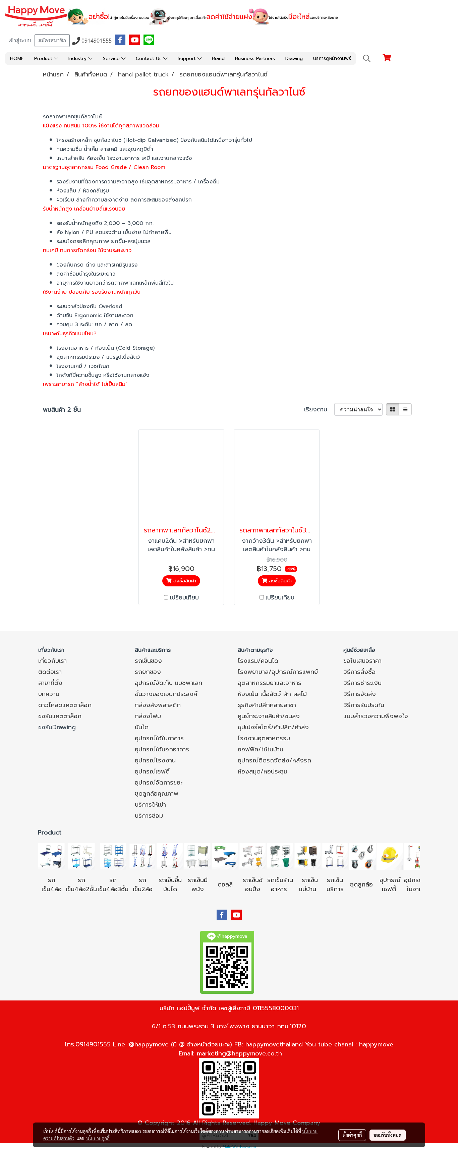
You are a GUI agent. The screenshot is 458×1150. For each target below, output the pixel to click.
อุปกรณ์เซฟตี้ (152, 771)
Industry (78, 58)
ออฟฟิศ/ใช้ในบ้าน (260, 749)
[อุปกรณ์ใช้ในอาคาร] (397, 889)
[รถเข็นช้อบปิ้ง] (252, 856)
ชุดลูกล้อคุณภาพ (156, 793)
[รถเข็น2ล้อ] (142, 856)
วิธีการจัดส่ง (359, 694)
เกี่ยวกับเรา (52, 661)
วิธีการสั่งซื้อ (359, 672)
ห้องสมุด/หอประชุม (262, 771)
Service (112, 58)
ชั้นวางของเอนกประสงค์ (166, 694)
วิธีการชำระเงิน (362, 683)
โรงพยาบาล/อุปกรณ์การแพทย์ (278, 672)
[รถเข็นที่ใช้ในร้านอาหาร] (280, 856)
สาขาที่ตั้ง (50, 683)
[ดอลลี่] (225, 856)
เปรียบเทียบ (184, 597)
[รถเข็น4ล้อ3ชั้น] (113, 856)
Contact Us (149, 58)
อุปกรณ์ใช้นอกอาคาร (162, 749)
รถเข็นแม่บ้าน (308, 884)
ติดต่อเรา (50, 672)
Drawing (294, 58)
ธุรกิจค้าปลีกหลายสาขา (267, 705)
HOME (17, 58)
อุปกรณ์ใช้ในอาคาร (159, 738)
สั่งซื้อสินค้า (184, 580)
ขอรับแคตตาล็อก (59, 716)
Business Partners (255, 58)
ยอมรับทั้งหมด (388, 1135)
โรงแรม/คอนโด (258, 661)
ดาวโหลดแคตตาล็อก (65, 705)
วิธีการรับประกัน (363, 705)
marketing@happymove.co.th (239, 1053)
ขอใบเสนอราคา (362, 661)
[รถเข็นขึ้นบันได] (170, 856)
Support (187, 58)
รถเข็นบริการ (335, 884)
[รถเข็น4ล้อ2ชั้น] (81, 856)
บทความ (48, 694)
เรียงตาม (319, 409)
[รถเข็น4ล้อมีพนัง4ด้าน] (197, 856)
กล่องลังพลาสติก (158, 705)
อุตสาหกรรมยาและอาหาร (269, 683)
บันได (142, 727)
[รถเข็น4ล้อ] (51, 856)
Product (44, 58)
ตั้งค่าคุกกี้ (352, 1135)
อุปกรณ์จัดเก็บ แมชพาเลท (168, 683)
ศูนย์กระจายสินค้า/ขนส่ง (269, 716)
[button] (366, 58)
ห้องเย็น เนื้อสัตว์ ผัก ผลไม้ (272, 694)
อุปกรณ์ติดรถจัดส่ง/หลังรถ (274, 760)
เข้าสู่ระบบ (19, 41)
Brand (218, 58)
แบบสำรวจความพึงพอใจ (375, 716)
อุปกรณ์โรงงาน (155, 760)
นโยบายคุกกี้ (98, 1138)
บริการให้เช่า (150, 804)
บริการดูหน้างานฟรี (332, 58)
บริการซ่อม (149, 815)
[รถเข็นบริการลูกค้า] (335, 856)
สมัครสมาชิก (52, 41)
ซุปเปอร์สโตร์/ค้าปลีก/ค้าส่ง (273, 727)
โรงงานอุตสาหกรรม (264, 738)
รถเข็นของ (148, 661)
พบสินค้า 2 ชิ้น (62, 409)
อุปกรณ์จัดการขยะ (158, 782)
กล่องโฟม (148, 716)
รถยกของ (148, 672)
